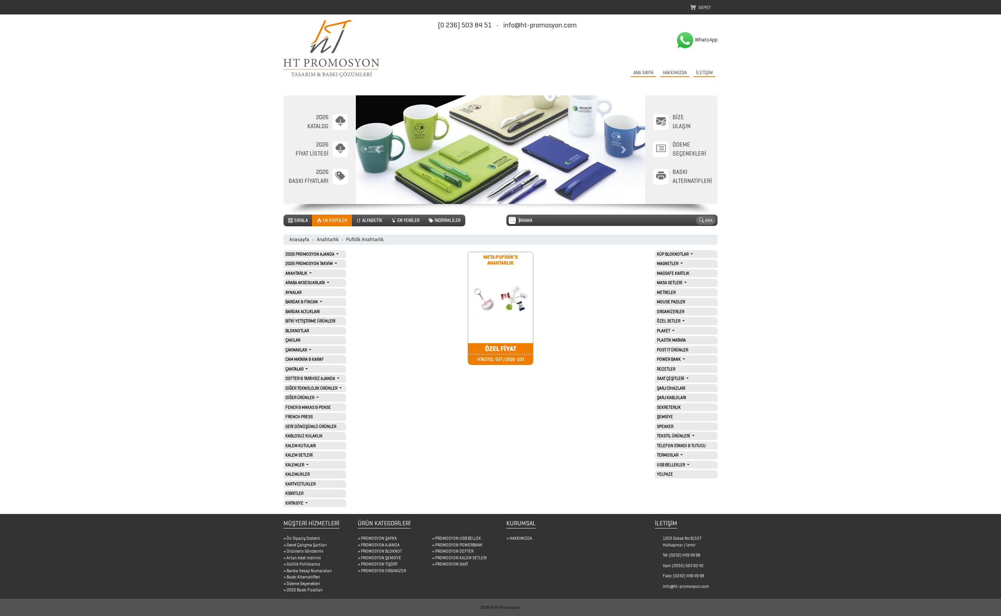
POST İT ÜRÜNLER (672, 350)
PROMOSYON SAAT (451, 564)
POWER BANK (669, 359)
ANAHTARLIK (296, 273)
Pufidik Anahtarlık (365, 239)
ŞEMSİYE (665, 416)
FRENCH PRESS (299, 416)
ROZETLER (666, 369)
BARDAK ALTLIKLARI (302, 311)
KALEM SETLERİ (299, 455)
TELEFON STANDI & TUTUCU (681, 445)
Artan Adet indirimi (304, 557)
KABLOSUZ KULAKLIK (304, 436)
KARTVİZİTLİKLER (300, 484)
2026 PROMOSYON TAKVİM (309, 263)
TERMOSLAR (668, 455)
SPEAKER (665, 426)
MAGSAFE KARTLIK (673, 273)
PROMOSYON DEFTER (454, 551)
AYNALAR (293, 292)
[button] (377, 149)
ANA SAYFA (643, 72)
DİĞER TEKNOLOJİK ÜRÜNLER (311, 388)
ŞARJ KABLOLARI (671, 397)
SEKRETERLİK (669, 407)
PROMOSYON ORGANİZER (383, 570)
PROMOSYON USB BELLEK (458, 538)
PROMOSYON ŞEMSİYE (381, 557)
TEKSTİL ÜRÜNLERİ (674, 436)
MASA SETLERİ (670, 282)
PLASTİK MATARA (671, 340)
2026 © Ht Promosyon (500, 607)
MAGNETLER (668, 263)
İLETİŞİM (704, 72)
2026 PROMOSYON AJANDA (310, 254)
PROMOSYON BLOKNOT (381, 551)
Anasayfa (299, 239)
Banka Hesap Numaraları (309, 570)
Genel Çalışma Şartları (307, 545)
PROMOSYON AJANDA (380, 545)
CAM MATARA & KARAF (304, 359)
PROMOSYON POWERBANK (459, 545)
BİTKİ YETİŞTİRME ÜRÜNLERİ (310, 321)
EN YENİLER (408, 220)
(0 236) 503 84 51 (465, 25)
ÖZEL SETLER (669, 321)
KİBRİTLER (294, 493)
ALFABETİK (371, 220)
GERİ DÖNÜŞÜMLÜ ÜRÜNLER (310, 426)
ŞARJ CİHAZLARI (671, 388)
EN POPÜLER (334, 220)
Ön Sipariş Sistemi (303, 538)
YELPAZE (665, 474)
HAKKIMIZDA (675, 72)
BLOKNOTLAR (297, 330)
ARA (708, 220)
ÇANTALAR (294, 369)
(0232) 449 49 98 (684, 555)
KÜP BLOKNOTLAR (673, 254)
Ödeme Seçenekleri (303, 583)
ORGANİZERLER (670, 311)
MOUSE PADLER (671, 301)
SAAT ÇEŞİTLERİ (671, 378)
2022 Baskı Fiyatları (305, 590)
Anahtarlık (328, 239)
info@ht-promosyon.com (540, 25)
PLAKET (664, 330)
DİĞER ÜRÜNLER (300, 397)
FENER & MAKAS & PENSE (308, 407)
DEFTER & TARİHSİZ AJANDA (310, 378)
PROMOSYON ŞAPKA (379, 538)
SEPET (703, 7)
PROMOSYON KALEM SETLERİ (461, 557)
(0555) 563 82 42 (687, 565)
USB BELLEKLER (671, 464)
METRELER (666, 292)
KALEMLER (295, 464)
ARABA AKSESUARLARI (305, 282)
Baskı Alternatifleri (303, 577)
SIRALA (300, 220)
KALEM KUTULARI (300, 445)
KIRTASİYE (294, 503)
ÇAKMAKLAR (296, 350)
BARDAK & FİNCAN (302, 301)
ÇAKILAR (292, 340)
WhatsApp (706, 39)
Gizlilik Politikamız (303, 564)
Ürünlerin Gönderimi (305, 551)
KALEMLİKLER (297, 474)
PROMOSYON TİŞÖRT (379, 564)
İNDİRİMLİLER (447, 220)
